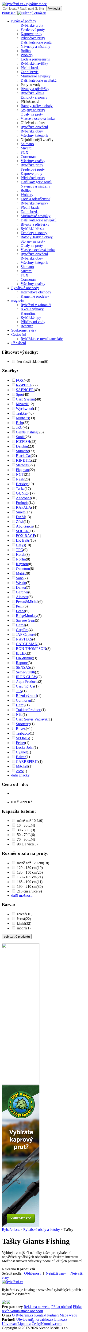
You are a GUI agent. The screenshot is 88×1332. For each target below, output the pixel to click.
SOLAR (22, 531)
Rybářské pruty (32, 25)
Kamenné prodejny (35, 296)
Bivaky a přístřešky (35, 89)
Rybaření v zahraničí (36, 305)
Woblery (27, 55)
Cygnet (21, 752)
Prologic (22, 503)
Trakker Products (28, 710)
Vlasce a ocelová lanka (38, 118)
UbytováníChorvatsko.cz (34, 1319)
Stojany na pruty (33, 110)
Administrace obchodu (26, 1311)
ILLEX (21, 653)
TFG (19, 550)
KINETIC (23, 460)
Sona (19, 578)
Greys (20, 545)
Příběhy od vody (33, 322)
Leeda (20, 611)
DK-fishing (24, 658)
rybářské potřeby (23, 21)
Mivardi (26, 148)
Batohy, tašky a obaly (37, 106)
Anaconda (23, 498)
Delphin (22, 446)
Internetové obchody (36, 292)
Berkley (22, 484)
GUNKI (22, 493)
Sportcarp (23, 724)
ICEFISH (23, 442)
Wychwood (24, 409)
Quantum (23, 569)
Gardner (22, 592)
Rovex (21, 729)
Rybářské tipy (31, 318)
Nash (20, 479)
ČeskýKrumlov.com (46, 1324)
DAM (20, 517)
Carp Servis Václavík (32, 719)
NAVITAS (24, 639)
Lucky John (25, 747)
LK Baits (23, 540)
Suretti (21, 512)
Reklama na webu (37, 1307)
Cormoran (28, 157)
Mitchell (22, 766)
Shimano (27, 144)
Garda (20, 625)
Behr (19, 423)
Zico (19, 771)
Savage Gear (25, 620)
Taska (20, 489)
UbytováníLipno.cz (16, 1324)
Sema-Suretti (25, 672)
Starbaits (22, 465)
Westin (21, 583)
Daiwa (21, 587)
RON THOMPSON (31, 649)
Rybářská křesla (32, 93)
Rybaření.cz (10, 1230)
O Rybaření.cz (22, 1315)
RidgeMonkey (26, 616)
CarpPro (22, 630)
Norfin (21, 559)
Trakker (21, 413)
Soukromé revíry (23, 330)
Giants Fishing (27, 432)
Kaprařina (28, 313)
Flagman (22, 470)
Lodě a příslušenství (35, 59)
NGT (20, 474)
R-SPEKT (23, 385)
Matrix (21, 573)
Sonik (20, 437)
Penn (19, 606)
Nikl (19, 714)
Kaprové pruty (31, 34)
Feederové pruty (33, 30)
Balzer (21, 757)
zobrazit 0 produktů (17, 936)
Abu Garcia (24, 526)
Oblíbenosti (32, 1273)
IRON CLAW (26, 677)
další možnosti (21, 895)
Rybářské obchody (25, 288)
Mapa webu (68, 1315)
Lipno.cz (60, 1319)
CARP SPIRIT (27, 762)
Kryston (22, 564)
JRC (19, 427)
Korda (20, 554)
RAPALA (23, 507)
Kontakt (40, 1315)
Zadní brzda (29, 72)
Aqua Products (27, 682)
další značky (20, 775)
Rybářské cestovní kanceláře (42, 339)
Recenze (27, 326)
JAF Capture (25, 634)
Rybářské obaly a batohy (41, 1230)
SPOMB (22, 738)
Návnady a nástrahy (35, 46)
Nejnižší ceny (56, 1273)
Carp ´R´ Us (25, 686)
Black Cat (23, 456)
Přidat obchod (61, 1307)
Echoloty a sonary (34, 97)
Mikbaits (22, 418)
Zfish (20, 522)
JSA (19, 691)
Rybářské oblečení (34, 127)
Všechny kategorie (34, 135)
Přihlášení (9, 13)
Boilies (26, 51)
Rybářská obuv (32, 131)
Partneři (53, 1315)
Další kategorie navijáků (39, 80)
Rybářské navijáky (34, 63)
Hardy (20, 705)
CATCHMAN (27, 644)
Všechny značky (33, 161)
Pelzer (20, 743)
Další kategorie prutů (36, 42)
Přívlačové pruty (33, 38)
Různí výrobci (26, 696)
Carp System (25, 399)
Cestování (18, 334)
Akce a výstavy (32, 309)
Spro (19, 394)
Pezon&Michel (27, 602)
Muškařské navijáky (35, 76)
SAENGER (25, 390)
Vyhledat (54, 8)
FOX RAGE (25, 536)
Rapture (22, 663)
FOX (24, 152)
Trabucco (23, 733)
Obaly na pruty (32, 114)
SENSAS (23, 667)
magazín (17, 301)
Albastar (22, 597)
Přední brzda (30, 68)
